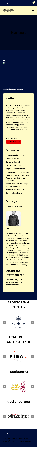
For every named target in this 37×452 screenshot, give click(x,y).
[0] (32, 3)
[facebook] (4, 3)
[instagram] (7, 3)
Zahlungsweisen (26, 441)
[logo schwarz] (8, 10)
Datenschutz (13, 439)
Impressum (23, 439)
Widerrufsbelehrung (10, 441)
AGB (4, 439)
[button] (4, 322)
